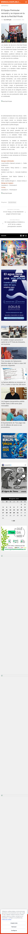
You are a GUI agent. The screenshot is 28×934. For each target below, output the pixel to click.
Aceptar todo (14, 923)
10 (3, 510)
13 (14, 510)
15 (21, 510)
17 (3, 512)
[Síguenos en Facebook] (21, 236)
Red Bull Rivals (12, 202)
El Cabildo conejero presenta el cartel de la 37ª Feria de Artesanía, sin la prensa (13, 342)
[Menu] (26, 2)
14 (17, 510)
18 (6, 512)
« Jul (13, 521)
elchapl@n (7, 19)
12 (10, 510)
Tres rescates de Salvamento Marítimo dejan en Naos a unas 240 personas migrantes (13, 363)
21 (17, 512)
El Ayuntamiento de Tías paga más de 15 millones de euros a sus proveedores (13, 425)
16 (25, 510)
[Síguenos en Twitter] (23, 236)
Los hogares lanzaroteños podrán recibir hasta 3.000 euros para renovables (12, 404)
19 (10, 512)
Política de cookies (6, 919)
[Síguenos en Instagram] (26, 236)
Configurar (14, 930)
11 (6, 510)
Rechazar (14, 926)
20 (14, 512)
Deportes (4, 5)
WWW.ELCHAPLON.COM (11, 2)
